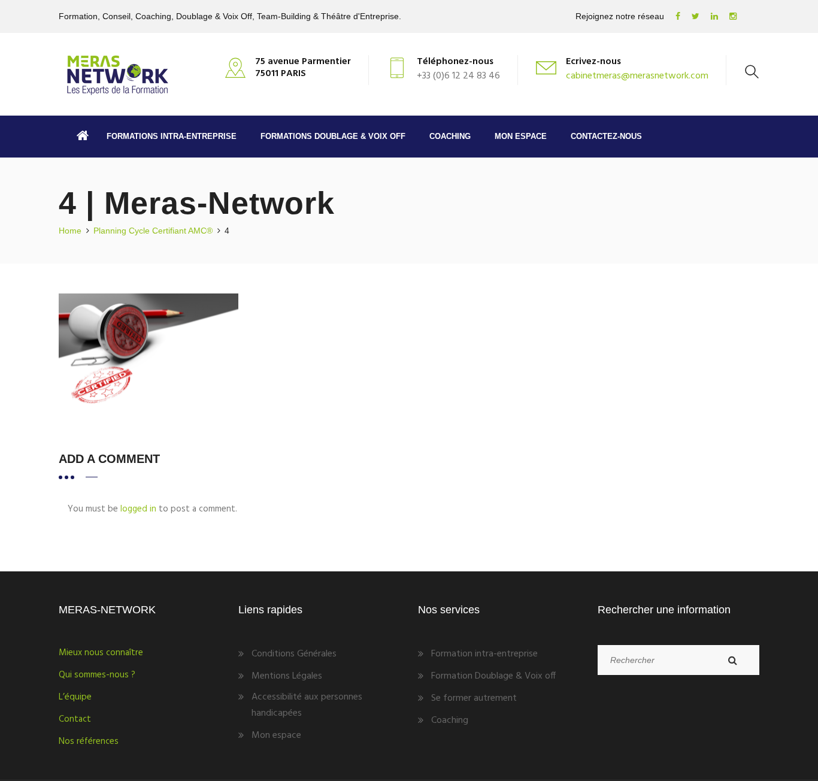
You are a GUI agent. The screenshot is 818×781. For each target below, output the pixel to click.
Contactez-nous (606, 136)
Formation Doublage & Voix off (493, 676)
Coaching (450, 136)
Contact (75, 719)
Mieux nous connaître (101, 653)
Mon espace (521, 136)
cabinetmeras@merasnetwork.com (637, 76)
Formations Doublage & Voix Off (332, 136)
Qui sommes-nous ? (97, 675)
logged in (138, 509)
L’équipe (75, 697)
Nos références (89, 741)
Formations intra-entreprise (172, 136)
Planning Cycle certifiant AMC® (153, 230)
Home (70, 230)
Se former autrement (474, 698)
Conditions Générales (294, 654)
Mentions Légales (287, 676)
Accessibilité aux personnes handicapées (307, 705)
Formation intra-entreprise (484, 654)
